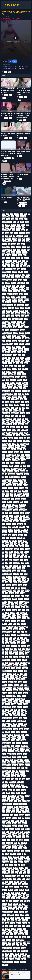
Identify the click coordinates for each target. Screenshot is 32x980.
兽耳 (12, 648)
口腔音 (13, 247)
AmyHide (4, 488)
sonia (3, 721)
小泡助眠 (10, 685)
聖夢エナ (14, 535)
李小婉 (22, 316)
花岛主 (16, 216)
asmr (5, 72)
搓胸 (22, 768)
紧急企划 (4, 482)
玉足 (3, 704)
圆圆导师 (16, 685)
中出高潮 (26, 582)
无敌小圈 (4, 931)
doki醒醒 (26, 385)
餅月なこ (16, 718)
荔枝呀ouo (4, 374)
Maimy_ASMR (5, 815)
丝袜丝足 (22, 701)
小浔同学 (4, 660)
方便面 (15, 682)
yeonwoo (26, 840)
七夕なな (16, 294)
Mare (25, 909)
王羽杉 (15, 260)
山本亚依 (4, 327)
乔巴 (14, 790)
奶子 (3, 709)
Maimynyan (5, 859)
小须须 (9, 884)
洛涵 (7, 427)
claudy (17, 427)
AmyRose (22, 471)
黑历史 (23, 865)
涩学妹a (13, 283)
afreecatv (21, 912)
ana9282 (20, 906)
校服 (14, 640)
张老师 (13, 740)
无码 (3, 366)
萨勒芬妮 (4, 870)
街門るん (4, 355)
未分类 (12, 463)
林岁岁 (21, 482)
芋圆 (24, 388)
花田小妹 (17, 213)
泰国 (3, 554)
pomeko (10, 804)
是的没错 (4, 626)
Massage (11, 546)
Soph (18, 776)
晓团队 (18, 418)
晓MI (10, 357)
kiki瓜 (3, 310)
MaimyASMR (5, 784)
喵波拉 (16, 820)
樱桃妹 (22, 324)
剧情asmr (10, 532)
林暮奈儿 (4, 884)
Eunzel (28, 274)
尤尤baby (21, 890)
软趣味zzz (12, 643)
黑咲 (13, 219)
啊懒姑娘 (4, 407)
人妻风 (7, 709)
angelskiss (4, 546)
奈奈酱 (27, 405)
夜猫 (25, 438)
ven (12, 842)
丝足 (19, 709)
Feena (19, 540)
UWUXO (10, 418)
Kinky (19, 610)
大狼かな (18, 812)
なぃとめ (4, 912)
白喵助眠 (16, 629)
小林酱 (7, 543)
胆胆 (27, 856)
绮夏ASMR (4, 856)
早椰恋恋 (4, 770)
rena (9, 737)
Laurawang (15, 432)
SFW (9, 244)
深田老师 (17, 405)
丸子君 (18, 230)
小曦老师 (4, 344)
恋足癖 (23, 648)
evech (25, 754)
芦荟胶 (11, 865)
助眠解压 (4, 701)
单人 (3, 612)
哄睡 (23, 879)
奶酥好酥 (18, 923)
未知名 (9, 845)
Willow (20, 804)
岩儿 (19, 269)
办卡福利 (13, 352)
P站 (27, 471)
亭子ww (18, 740)
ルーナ (23, 801)
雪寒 (9, 321)
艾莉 (17, 909)
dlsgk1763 (4, 903)
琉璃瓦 (25, 574)
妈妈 (3, 582)
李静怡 (26, 890)
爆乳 (8, 399)
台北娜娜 (23, 571)
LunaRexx (27, 360)
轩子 (12, 518)
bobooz (15, 665)
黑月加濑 (22, 333)
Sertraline (15, 482)
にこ (23, 355)
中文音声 (22, 457)
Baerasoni (4, 942)
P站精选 (13, 266)
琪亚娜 (3, 945)
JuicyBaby (10, 912)
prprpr (15, 956)
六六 (16, 654)
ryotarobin (4, 540)
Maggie (19, 321)
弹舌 (22, 560)
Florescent (9, 310)
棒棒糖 (16, 870)
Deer (12, 773)
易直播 (22, 230)
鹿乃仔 (3, 380)
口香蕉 (21, 840)
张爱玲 (14, 371)
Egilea (20, 873)
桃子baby (22, 285)
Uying (25, 219)
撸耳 (19, 876)
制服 (7, 565)
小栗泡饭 (4, 743)
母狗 (21, 870)
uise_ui (4, 920)
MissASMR (9, 385)
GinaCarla (10, 507)
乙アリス (17, 607)
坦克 (15, 865)
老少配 (25, 585)
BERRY (20, 280)
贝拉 (18, 224)
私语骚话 (24, 709)
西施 (15, 879)
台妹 (19, 646)
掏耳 (9, 247)
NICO (12, 263)
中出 (15, 590)
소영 (28, 657)
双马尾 (17, 798)
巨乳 (10, 513)
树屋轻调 (22, 515)
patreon (24, 923)
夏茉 (3, 260)
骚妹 (28, 618)
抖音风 (26, 931)
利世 (24, 274)
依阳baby (23, 892)
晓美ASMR (10, 393)
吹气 (7, 405)
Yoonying (4, 507)
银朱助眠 (8, 928)
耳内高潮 (11, 593)
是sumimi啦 (20, 762)
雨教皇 (23, 352)
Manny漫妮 (5, 466)
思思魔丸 (8, 224)
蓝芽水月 (26, 258)
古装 (7, 887)
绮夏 (16, 219)
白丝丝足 (19, 704)
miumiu (15, 255)
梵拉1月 (17, 593)
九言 (29, 901)
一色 (20, 920)
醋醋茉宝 (15, 396)
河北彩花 (12, 427)
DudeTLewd (27, 441)
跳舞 (17, 940)
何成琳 (25, 236)
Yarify (24, 618)
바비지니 (4, 596)
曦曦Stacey (25, 369)
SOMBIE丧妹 (12, 782)
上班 (10, 942)
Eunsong (4, 244)
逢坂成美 (4, 479)
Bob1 (8, 840)
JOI (6, 474)
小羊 (11, 862)
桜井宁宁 (4, 698)
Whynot (4, 449)
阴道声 (18, 563)
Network (26, 806)
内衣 (18, 673)
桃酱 (3, 460)
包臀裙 (12, 953)
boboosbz (22, 629)
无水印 (16, 953)
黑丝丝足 (27, 701)
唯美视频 (16, 452)
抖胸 (3, 917)
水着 (7, 637)
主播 (15, 374)
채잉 (19, 842)
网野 (9, 596)
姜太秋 (3, 646)
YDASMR (15, 834)
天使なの (18, 346)
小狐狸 (19, 255)
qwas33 (9, 848)
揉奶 (3, 565)
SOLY (26, 272)
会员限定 (4, 757)
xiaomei (8, 773)
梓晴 (19, 241)
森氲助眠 (22, 856)
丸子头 (27, 809)
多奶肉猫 (11, 829)
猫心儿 (7, 923)
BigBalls (8, 588)
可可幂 (28, 238)
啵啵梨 (14, 571)
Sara (20, 834)
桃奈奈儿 (8, 263)
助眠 (13, 158)
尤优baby (23, 377)
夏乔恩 (18, 324)
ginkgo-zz (13, 854)
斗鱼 (22, 213)
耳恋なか (14, 754)
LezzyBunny (22, 657)
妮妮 (8, 380)
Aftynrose (4, 291)
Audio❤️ (11, 662)
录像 (19, 460)
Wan (14, 637)
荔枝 (19, 355)
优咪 (22, 829)
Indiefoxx (4, 748)
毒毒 (25, 524)
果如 (3, 233)
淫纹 (3, 926)
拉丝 (3, 937)
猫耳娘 (18, 793)
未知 (21, 452)
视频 (3, 543)
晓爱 (14, 418)
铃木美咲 (13, 413)
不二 (20, 665)
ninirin (14, 671)
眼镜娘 (8, 779)
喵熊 (9, 499)
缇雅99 (24, 937)
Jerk (8, 618)
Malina (15, 438)
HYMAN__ (4, 685)
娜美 (20, 388)
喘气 (18, 357)
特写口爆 (4, 615)
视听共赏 (15, 599)
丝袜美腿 (4, 604)
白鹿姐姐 (8, 352)
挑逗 (3, 607)
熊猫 (29, 438)
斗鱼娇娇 (26, 327)
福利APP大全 (23, 969)
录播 (7, 366)
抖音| (10, 903)
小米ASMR (4, 527)
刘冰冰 (13, 812)
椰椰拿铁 (4, 579)
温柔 (21, 942)
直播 (18, 249)
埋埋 (3, 236)
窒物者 (14, 430)
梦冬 (17, 840)
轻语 (3, 829)
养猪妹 (18, 721)
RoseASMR (4, 274)
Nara (20, 119)
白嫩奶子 (16, 887)
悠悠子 (24, 255)
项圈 (19, 801)
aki (18, 443)
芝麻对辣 (4, 424)
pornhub (24, 460)
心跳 (19, 393)
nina (27, 607)
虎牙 (8, 213)
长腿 (26, 510)
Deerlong (26, 551)
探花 (3, 263)
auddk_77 (14, 826)
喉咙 (15, 709)
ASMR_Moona (5, 862)
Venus (9, 430)
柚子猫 (3, 485)
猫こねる (10, 931)
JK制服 (22, 607)
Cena (3, 940)
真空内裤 (4, 712)
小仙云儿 (4, 216)
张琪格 (3, 335)
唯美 (11, 901)
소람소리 (4, 391)
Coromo (25, 540)
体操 (16, 920)
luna (9, 726)
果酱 (28, 895)
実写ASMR (9, 851)
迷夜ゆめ (20, 754)
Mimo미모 (25, 920)
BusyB (19, 532)
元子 (27, 310)
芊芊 (28, 770)
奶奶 (28, 579)
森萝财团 (23, 413)
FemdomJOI (25, 615)
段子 (14, 557)
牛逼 (3, 238)
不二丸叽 (27, 344)
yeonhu (4, 798)
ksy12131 (24, 842)
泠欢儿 (11, 551)
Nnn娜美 (23, 593)
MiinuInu (12, 784)
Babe (17, 831)
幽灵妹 (13, 252)
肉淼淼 (26, 294)
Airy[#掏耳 (9, 576)
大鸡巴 (3, 585)
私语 (26, 712)
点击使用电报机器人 (8, 66)
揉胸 (21, 945)
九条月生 (17, 917)
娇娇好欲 (4, 333)
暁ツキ (7, 721)
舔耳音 (23, 698)
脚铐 (12, 870)
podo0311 (4, 909)
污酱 (3, 269)
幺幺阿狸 (4, 687)
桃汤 (3, 923)
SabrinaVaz (17, 851)
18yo (3, 588)
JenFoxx (4, 673)
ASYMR (11, 405)
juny (15, 862)
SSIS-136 (19, 485)
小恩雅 (19, 341)
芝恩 (21, 685)
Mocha (19, 468)
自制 (7, 651)
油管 (3, 302)
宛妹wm (27, 333)
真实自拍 (21, 651)
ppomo (4, 338)
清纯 (3, 782)
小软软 (27, 288)
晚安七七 (4, 510)
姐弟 (7, 538)
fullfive (3, 502)
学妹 (21, 901)
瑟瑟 (23, 346)
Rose (23, 635)
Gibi (22, 427)
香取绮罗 (27, 851)
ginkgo (11, 887)
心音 (3, 491)
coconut (10, 579)
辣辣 (10, 535)
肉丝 (21, 574)
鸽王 (14, 285)
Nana (28, 801)
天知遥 (22, 435)
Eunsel (13, 732)
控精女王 (19, 538)
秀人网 (13, 296)
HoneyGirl (4, 441)
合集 (19, 260)
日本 (15, 554)
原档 (14, 441)
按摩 (9, 604)
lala (18, 726)
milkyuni (17, 892)
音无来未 (14, 341)
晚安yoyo (4, 682)
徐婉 (13, 457)
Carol (26, 427)
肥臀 (14, 560)
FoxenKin (9, 435)
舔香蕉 (9, 707)
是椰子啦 (4, 671)
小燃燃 (8, 898)
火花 (3, 549)
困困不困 (28, 818)
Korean (4, 915)
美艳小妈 (12, 915)
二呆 (5, 158)
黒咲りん (4, 740)
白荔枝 (23, 496)
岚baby (12, 402)
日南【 (12, 676)
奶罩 (3, 676)
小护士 (20, 396)
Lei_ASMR (4, 795)
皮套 (19, 369)
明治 (12, 892)
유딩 (7, 829)
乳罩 (22, 673)
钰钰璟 (13, 668)
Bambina (4, 363)
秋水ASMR (10, 734)
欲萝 (12, 391)
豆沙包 (9, 834)
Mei (19, 302)
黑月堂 (27, 443)
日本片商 (8, 621)
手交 (24, 538)
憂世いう (10, 521)
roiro (25, 723)
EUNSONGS (23, 216)
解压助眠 (19, 707)
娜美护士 (27, 765)
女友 (8, 934)
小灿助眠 (15, 657)
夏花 (11, 233)
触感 (3, 865)
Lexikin (16, 233)
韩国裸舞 (10, 452)
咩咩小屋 (24, 740)
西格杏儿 (22, 310)
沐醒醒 (10, 388)
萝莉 (18, 363)
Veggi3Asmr (5, 801)
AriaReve (25, 485)
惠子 (12, 745)
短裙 (18, 560)
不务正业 (15, 349)
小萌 (18, 222)
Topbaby (16, 466)
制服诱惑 (28, 635)
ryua (27, 382)
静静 (15, 491)
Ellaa (3, 454)
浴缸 (24, 779)
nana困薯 (27, 762)
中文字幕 (18, 247)
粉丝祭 (3, 793)
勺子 (24, 895)
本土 (15, 485)
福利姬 (7, 233)
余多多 (14, 696)
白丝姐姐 (16, 881)
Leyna (17, 784)
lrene (22, 917)
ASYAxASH (25, 491)
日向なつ (27, 590)
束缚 (3, 662)
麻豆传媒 (12, 831)
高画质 (25, 363)
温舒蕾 (8, 296)
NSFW (22, 244)
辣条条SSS (8, 238)
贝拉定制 (4, 867)
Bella (19, 884)
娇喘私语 (25, 707)
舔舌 (3, 643)
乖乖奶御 (4, 665)
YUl (6, 477)
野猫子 (3, 837)
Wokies (10, 374)
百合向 (3, 346)
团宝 (18, 795)
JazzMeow (4, 601)
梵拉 (9, 72)
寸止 (3, 474)
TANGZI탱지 (24, 430)
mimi (3, 285)
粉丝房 (15, 906)
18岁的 (19, 579)
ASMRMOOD (20, 371)
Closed (18, 615)
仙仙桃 (3, 258)
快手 (23, 227)
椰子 (23, 418)
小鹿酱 (10, 441)
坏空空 (14, 757)
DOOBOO (21, 765)
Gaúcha (4, 471)
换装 (14, 945)
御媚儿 (15, 327)
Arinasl (10, 624)
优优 (26, 671)
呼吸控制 (8, 360)
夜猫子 (19, 757)
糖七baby (18, 338)
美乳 (3, 563)
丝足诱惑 (9, 809)
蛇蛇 (3, 330)
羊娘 (12, 873)
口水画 (9, 712)
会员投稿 (25, 665)
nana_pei (26, 862)
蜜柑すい (13, 762)
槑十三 (3, 895)
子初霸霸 (18, 402)
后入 (20, 676)
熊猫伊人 (19, 449)
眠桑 (19, 624)
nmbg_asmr (24, 529)
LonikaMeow (23, 504)
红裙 (7, 560)
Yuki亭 (14, 768)
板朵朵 (9, 324)
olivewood (20, 671)
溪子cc (21, 502)
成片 (19, 621)
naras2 (9, 687)
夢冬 (12, 596)
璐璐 (22, 734)
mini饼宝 (22, 626)
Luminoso (8, 285)
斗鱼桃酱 (4, 804)
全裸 (22, 557)
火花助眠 (17, 549)
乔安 (18, 266)
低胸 (28, 646)
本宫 (22, 399)
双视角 (8, 793)
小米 (11, 496)
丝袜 (24, 407)
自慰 (3, 416)
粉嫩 (26, 867)
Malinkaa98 (16, 291)
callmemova (23, 662)
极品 (21, 363)
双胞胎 (27, 879)
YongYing (23, 732)
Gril (10, 540)
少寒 (29, 923)
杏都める (14, 737)
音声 (10, 956)
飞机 (12, 277)
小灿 (3, 668)
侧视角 (22, 795)
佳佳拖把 (15, 903)
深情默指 (16, 931)
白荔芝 (10, 466)
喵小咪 (19, 879)
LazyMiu (4, 430)
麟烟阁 (15, 937)
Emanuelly (16, 856)
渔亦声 (19, 491)
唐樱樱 (27, 316)
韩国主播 (28, 435)
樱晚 (28, 466)
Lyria (15, 934)
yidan (12, 840)
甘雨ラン (14, 726)
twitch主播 (17, 477)
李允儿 (22, 798)
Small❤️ (19, 618)
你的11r (9, 895)
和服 (22, 632)
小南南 (27, 224)
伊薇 (3, 283)
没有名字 (4, 826)
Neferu (27, 795)
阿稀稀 (19, 366)
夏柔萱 (16, 751)
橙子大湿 (10, 890)
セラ (23, 737)
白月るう (10, 729)
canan (22, 224)
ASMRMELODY (5, 413)
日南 (14, 222)
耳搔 (7, 937)
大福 (19, 948)
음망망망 (4, 845)
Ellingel (4, 840)
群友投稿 (4, 629)
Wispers (26, 474)
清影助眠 (10, 879)
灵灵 (27, 515)
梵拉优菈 (10, 574)
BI (10, 61)
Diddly (3, 435)
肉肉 (22, 360)
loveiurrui (17, 698)
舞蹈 (23, 834)
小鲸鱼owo (9, 485)
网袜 (3, 402)
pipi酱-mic (23, 962)
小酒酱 (14, 687)
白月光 (11, 801)
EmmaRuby (23, 521)
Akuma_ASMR (11, 795)
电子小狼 (10, 665)
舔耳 (19, 244)
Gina (18, 430)
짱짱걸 (19, 854)
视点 (17, 612)
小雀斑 (7, 421)
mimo (3, 457)
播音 (17, 945)
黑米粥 (14, 269)
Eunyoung (18, 787)
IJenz (26, 432)
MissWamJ (16, 901)
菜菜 (28, 870)
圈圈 (22, 263)
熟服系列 (12, 382)
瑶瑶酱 (9, 396)
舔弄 (18, 748)
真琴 (28, 247)
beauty (7, 648)
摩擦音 (9, 770)
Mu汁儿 (28, 308)
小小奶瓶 (4, 443)
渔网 (15, 648)
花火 (3, 953)
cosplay (4, 399)
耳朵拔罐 (14, 895)
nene (8, 920)
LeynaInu (23, 291)
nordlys (9, 610)
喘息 (3, 657)
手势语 (7, 953)
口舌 (9, 870)
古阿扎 (13, 335)
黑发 (21, 612)
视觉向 (21, 953)
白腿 (3, 887)
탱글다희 (9, 568)
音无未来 (4, 418)
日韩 (7, 865)
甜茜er (3, 213)
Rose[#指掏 (16, 576)
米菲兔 (11, 515)
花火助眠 (15, 884)
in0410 (26, 906)
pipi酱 (15, 601)
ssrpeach (4, 890)
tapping (11, 601)
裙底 (18, 712)
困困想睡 (4, 948)
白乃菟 (20, 682)
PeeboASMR (21, 305)
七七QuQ (16, 551)
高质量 (7, 759)
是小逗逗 (16, 867)
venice (7, 842)
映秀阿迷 (4, 241)
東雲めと (4, 718)
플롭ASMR (18, 421)
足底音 (8, 754)
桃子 (29, 557)
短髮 (18, 590)
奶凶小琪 (10, 629)
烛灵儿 (25, 945)
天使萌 (3, 277)
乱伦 (22, 712)
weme (3, 898)
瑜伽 (11, 815)
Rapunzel (21, 288)
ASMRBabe (26, 493)
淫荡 (26, 632)
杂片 (28, 283)
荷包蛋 (18, 732)
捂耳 (11, 491)
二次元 (9, 363)
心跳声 (28, 413)
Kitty (8, 449)
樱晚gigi (15, 410)
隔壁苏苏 (16, 626)
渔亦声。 (21, 826)
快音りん (4, 776)
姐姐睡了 (8, 668)
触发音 (3, 252)
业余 (23, 610)
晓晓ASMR (8, 460)
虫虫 (3, 468)
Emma (7, 496)
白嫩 (16, 779)
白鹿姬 (8, 313)
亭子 (29, 662)
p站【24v (26, 599)
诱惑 (7, 563)
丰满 (19, 818)
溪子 (12, 499)
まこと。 (8, 454)
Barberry (23, 776)
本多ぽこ (16, 729)
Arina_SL (8, 432)
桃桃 (20, 565)
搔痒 (14, 673)
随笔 (7, 551)
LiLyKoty (20, 599)
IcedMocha (10, 806)
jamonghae (27, 831)
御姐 (12, 779)
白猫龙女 (8, 732)
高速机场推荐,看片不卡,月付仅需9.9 (11, 19)
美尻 (22, 590)
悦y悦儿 (22, 443)
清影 (25, 482)
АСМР (19, 956)
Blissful (15, 804)
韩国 (7, 554)
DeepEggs (10, 751)
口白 (18, 513)
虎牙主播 (10, 280)
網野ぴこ (4, 599)
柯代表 (3, 690)
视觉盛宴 (9, 945)
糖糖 (9, 820)
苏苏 (24, 449)
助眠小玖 (10, 682)
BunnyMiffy (5, 515)
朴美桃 (11, 937)
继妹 (3, 654)
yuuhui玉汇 (11, 698)
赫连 (14, 324)
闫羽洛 (27, 241)
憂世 (16, 873)
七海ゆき (4, 768)
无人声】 (10, 249)
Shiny (3, 427)
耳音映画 (15, 272)
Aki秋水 (8, 299)
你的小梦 (12, 227)
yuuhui (23, 715)
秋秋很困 (4, 222)
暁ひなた (27, 815)
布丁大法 (17, 829)
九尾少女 (27, 357)
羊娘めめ (4, 729)
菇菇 (28, 313)
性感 (19, 588)
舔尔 (7, 513)
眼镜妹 (22, 898)
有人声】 (4, 247)
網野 (27, 626)
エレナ (9, 349)
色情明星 (12, 612)
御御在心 (20, 349)
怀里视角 (27, 876)
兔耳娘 (3, 812)
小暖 (24, 366)
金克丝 (24, 266)
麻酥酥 (15, 241)
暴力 (21, 881)
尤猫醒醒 (17, 313)
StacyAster (26, 452)
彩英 (15, 842)
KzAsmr (25, 693)
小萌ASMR (9, 294)
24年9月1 (8, 876)
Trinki (22, 621)
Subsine (18, 743)
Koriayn (21, 432)
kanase (21, 510)
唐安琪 (18, 296)
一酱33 (8, 219)
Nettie (25, 682)
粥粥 (8, 463)
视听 (14, 748)
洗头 (25, 881)
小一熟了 (23, 249)
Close (14, 615)
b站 (14, 236)
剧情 (26, 543)
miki (25, 535)
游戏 (3, 651)
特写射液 (15, 585)
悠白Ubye (20, 524)
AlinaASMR (25, 668)
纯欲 (20, 779)
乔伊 (27, 610)
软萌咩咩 (10, 867)
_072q (21, 759)
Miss (22, 454)
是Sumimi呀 (15, 504)
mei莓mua (8, 255)
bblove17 (25, 787)
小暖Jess (4, 369)
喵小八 (19, 352)
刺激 (12, 920)
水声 (10, 95)
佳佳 (20, 903)
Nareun (20, 693)
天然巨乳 (9, 585)
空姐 (22, 637)
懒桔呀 (27, 837)
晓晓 (12, 316)
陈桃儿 (26, 319)
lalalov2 (10, 906)
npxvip (19, 660)
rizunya (10, 222)
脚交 (3, 637)
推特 (25, 213)
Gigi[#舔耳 (23, 576)
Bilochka (24, 477)
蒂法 (23, 837)
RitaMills (10, 488)
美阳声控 (4, 499)
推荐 (3, 255)
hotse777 (4, 790)
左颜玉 (24, 956)
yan (9, 660)
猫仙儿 (9, 482)
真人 (18, 571)
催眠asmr (9, 502)
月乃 (29, 266)
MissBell (11, 529)
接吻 (10, 640)
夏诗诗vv (9, 823)
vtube (17, 809)
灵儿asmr (14, 302)
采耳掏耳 (13, 704)
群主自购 (24, 646)
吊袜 (26, 934)
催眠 (13, 942)
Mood (13, 258)
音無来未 (9, 346)
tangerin (10, 438)
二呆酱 (23, 421)
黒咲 (12, 313)
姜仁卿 (25, 685)
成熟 (10, 582)
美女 (23, 382)
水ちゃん (13, 721)
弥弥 (18, 632)
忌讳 (10, 651)
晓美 (9, 288)
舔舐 (26, 654)
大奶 (14, 513)
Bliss (14, 357)
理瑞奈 (16, 518)
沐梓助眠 (23, 624)
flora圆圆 (10, 626)
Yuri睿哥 (18, 227)
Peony (3, 809)
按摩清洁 (14, 244)
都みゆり (4, 734)
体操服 (28, 779)
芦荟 (28, 956)
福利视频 (21, 845)
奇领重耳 (10, 241)
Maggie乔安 (19, 236)
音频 (3, 382)
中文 (3, 410)
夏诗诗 (8, 338)
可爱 (16, 801)
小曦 (27, 341)
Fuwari (6, 95)
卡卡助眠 (23, 679)
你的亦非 (4, 951)
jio (23, 410)
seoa (28, 421)
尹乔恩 (20, 848)
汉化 (20, 416)
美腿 (3, 560)
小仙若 (10, 693)
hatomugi (15, 502)
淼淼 (26, 820)
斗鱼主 (8, 277)
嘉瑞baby (22, 773)
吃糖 (7, 593)
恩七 (18, 951)
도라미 (13, 898)
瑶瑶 (3, 928)
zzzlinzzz (10, 962)
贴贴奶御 (24, 643)
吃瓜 (24, 928)
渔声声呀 (20, 385)
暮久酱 (7, 330)
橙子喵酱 (13, 449)
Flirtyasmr (17, 734)
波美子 (24, 374)
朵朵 (9, 216)
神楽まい (4, 521)
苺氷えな (10, 718)
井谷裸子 (23, 446)
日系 (12, 407)
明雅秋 (7, 643)
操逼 (16, 676)
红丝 (27, 951)
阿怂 (17, 285)
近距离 (11, 366)
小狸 (10, 319)
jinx (22, 258)
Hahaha (22, 751)
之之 (12, 820)
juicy (23, 260)
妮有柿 (3, 823)
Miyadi (7, 518)
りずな (15, 355)
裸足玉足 (23, 748)
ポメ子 (19, 374)
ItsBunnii (4, 624)
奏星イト (20, 723)
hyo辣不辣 (21, 424)
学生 (10, 565)
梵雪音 (25, 718)
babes (11, 859)
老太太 (20, 585)
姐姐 (3, 881)
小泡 (26, 768)
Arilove (27, 338)
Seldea (21, 729)
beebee (6, 118)
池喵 (7, 901)
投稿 (9, 745)
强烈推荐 (8, 635)
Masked (25, 676)
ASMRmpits (26, 518)
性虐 (3, 648)
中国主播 (24, 588)
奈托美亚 (22, 867)
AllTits (9, 615)
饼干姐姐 (4, 873)
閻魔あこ (21, 815)
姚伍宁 (12, 787)
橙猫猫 (15, 890)
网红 (12, 216)
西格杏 (18, 283)
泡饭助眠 (16, 759)
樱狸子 (9, 369)
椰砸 (14, 579)
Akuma (3, 385)
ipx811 (27, 402)
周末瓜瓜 (10, 632)
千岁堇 (22, 357)
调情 (13, 809)
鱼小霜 (3, 696)
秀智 (15, 305)
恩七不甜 (4, 321)
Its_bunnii (10, 471)
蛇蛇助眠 (24, 335)
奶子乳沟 (25, 704)
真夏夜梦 (24, 790)
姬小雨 (18, 643)
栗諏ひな (4, 349)
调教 (3, 518)
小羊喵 (27, 305)
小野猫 (9, 743)
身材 (7, 782)
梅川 (7, 831)
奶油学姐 (20, 299)
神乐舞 (28, 926)
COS (18, 413)
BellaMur (9, 837)
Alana (3, 538)
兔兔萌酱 (27, 690)
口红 (7, 926)
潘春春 (7, 227)
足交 (11, 543)
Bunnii (3, 806)
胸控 (3, 759)
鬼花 (23, 543)
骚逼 (14, 563)
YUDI (15, 948)
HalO (23, 926)
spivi (3, 432)
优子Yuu (26, 299)
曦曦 (18, 330)
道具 (3, 956)
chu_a (15, 926)
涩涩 (13, 338)
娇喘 (18, 557)
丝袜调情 (24, 823)
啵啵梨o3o (20, 687)
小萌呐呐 (9, 673)
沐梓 (15, 632)
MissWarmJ (18, 274)
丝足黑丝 (8, 704)
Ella (14, 435)
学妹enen (12, 330)
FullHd (3, 618)
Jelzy (29, 937)
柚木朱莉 (14, 369)
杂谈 (28, 249)
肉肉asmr (8, 302)
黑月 (3, 732)
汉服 (15, 543)
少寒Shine (4, 357)
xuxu (3, 901)
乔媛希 (18, 640)
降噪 (7, 956)
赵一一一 (27, 917)
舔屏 (27, 640)
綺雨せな (16, 510)
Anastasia (16, 521)
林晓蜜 (25, 848)
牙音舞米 (18, 382)
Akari (20, 518)
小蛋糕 (17, 457)
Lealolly (13, 635)
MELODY (4, 438)
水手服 (13, 793)
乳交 (12, 604)
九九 (13, 588)
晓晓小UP (23, 269)
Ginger (10, 291)
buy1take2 (4, 377)
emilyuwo (14, 299)
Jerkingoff (12, 618)
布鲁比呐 (15, 823)
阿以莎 (18, 715)
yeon (3, 842)
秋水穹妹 (13, 776)
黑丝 (9, 391)
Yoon (18, 554)
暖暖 (10, 236)
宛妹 (3, 224)
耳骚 (3, 352)
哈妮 (7, 410)
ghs (11, 759)
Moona (28, 457)
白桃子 (16, 773)
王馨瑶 (17, 308)
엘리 (21, 909)
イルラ (3, 779)
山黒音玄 (4, 726)
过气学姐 (8, 416)
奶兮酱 (18, 335)
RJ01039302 (25, 745)
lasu (28, 873)
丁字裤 (27, 563)
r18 (17, 770)
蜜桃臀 (22, 784)
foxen (26, 502)
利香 (8, 266)
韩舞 (20, 937)
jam (20, 926)
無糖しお (26, 759)
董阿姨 (15, 280)
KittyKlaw (11, 274)
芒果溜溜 (22, 940)
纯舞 (21, 831)
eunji (22, 596)
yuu (15, 951)
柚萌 (3, 773)
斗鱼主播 (17, 277)
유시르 (3, 568)
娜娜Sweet (4, 319)
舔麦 (9, 873)
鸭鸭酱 (10, 856)
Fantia (3, 371)
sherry (9, 571)
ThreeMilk (22, 507)
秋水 (25, 263)
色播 (27, 230)
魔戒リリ (23, 726)
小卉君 (17, 915)
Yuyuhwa (15, 765)
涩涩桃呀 (24, 948)
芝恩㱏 (16, 507)
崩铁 (26, 953)
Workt (15, 479)
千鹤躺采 (4, 820)
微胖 (19, 865)
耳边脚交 (27, 513)
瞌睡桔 (8, 812)
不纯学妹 (21, 690)
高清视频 (20, 582)
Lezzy (14, 624)
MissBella (4, 452)
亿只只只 (21, 601)
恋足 (23, 563)
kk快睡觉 (27, 601)
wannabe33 (12, 909)
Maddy (3, 294)
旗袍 (10, 563)
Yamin (12, 399)
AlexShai (17, 499)
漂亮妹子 (15, 651)
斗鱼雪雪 (16, 333)
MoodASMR (20, 782)
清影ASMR (4, 535)
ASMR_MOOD (25, 812)
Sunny (20, 604)
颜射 (16, 604)
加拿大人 (14, 610)
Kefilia (15, 723)
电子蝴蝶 (4, 962)
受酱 (27, 898)
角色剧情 (10, 590)
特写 (24, 396)
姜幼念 (27, 546)
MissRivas (21, 546)
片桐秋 (17, 898)
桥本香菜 (19, 493)
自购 (21, 718)
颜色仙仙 (4, 834)
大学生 (3, 934)
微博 (23, 241)
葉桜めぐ (19, 928)
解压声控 (17, 959)
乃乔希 (23, 640)
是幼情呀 (4, 632)
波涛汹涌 (4, 393)
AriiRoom (20, 272)
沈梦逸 (3, 219)
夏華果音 (4, 737)
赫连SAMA (11, 446)
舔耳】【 (18, 377)
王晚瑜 (8, 646)
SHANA (24, 391)
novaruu (14, 540)
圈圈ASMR (17, 529)
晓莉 (15, 385)
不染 (12, 416)
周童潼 (28, 233)
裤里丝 (22, 549)
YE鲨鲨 (17, 679)
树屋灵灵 (15, 690)
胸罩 (25, 673)
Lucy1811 (9, 690)
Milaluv (16, 488)
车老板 (7, 402)
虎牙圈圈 (20, 327)
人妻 (23, 818)
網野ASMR (4, 529)
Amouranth (22, 233)
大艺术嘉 (10, 327)
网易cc (23, 463)
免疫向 (14, 707)
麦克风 (11, 881)
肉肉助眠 (24, 660)
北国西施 (8, 283)
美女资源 (14, 876)
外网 (26, 554)
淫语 (14, 715)
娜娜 (26, 488)
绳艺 (7, 662)
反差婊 (21, 931)
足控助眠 (10, 510)
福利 (19, 823)
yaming (22, 405)
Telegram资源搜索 (13, 969)
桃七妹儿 (23, 793)
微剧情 (27, 915)
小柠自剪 (4, 571)
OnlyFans (14, 319)
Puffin (12, 421)
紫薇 (26, 912)
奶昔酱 (11, 926)
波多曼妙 (4, 280)
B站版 (3, 831)
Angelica (4, 288)
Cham (3, 493)
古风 (25, 901)
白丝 (12, 360)
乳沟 (28, 565)
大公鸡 (23, 579)
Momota (16, 471)
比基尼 (7, 676)
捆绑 (3, 360)
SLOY (7, 549)
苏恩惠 (3, 341)
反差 (25, 942)
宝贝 (3, 876)
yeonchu (13, 321)
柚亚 (3, 496)
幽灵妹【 (18, 252)
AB (14, 61)
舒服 (20, 407)
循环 (27, 418)
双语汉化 (27, 549)
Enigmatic (4, 679)
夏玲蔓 (19, 238)
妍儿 (16, 416)
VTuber (27, 734)
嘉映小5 (9, 335)
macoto (8, 341)
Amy (13, 308)
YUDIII (22, 951)
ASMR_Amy (27, 859)
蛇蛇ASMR (4, 388)
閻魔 (9, 740)
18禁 (8, 798)
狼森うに (4, 745)
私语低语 (16, 701)
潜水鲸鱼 (21, 488)
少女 (10, 557)
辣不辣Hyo (21, 527)
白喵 (9, 762)
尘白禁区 (10, 723)
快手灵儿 (4, 765)
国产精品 (23, 499)
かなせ (8, 316)
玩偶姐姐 (21, 319)
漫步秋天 (26, 687)
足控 (27, 407)
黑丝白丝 (10, 701)
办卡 (22, 277)
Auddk (26, 887)
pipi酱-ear (16, 962)
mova (27, 748)
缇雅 (3, 557)
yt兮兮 (7, 382)
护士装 (27, 393)
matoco (4, 851)
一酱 (23, 568)
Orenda (4, 266)
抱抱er (16, 344)
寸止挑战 (8, 468)
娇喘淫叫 (4, 707)
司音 (3, 593)
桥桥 (22, 554)
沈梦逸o (14, 460)
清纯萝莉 (8, 607)
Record (24, 696)
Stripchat (4, 751)
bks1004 (4, 762)
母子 (10, 715)
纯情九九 (23, 330)
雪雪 (25, 637)
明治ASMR (7, 892)
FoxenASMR (17, 496)
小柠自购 (17, 596)
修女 (11, 934)
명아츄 (3, 576)
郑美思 (11, 549)
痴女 (12, 607)
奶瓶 (3, 477)
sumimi (27, 751)
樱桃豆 (20, 438)
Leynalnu (13, 468)
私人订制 (15, 565)
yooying (9, 818)
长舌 (13, 940)
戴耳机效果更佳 (23, 203)
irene (9, 826)
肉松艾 (21, 294)
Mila (24, 238)
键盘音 (7, 491)
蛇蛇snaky (10, 344)
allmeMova (21, 934)
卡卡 (14, 837)
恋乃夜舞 (4, 723)
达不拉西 (10, 424)
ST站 (16, 546)
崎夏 (23, 393)
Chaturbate (12, 474)
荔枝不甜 (4, 324)
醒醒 (19, 454)
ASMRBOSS (12, 5)
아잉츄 (3, 610)
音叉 (25, 870)
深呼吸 (19, 895)
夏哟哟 (22, 222)
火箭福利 (4, 396)
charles (25, 380)
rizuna (23, 302)
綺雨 (3, 551)
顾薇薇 (9, 757)
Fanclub (9, 371)
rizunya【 (24, 252)
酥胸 (14, 770)
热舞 (27, 834)
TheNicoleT (18, 391)
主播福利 (21, 654)
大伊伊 (3, 316)
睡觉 (3, 959)
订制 (3, 640)
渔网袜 (22, 513)
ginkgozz (15, 845)
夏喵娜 (27, 222)
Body (3, 524)
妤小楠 (9, 599)
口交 (29, 391)
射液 (7, 582)
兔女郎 (22, 809)
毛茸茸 (28, 648)
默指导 (18, 790)
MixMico (13, 660)
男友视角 (4, 590)
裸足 (7, 715)
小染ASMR (4, 308)
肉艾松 (3, 313)
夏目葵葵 (10, 951)
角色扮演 (4, 249)
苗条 (3, 621)
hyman (9, 671)
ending (7, 854)
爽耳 (7, 657)
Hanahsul (16, 574)
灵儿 (9, 407)
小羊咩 (16, 912)
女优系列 (27, 454)
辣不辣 (9, 443)
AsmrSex (11, 654)
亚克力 (7, 917)
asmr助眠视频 (7, 180)
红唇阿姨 (23, 296)
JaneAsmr (4, 693)
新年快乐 (5, 160)
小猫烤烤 (10, 948)
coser (28, 942)
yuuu (3, 504)
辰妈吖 (9, 748)
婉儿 (15, 532)
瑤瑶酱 (14, 443)
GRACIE (19, 837)
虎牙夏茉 (26, 349)
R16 (3, 854)
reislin (3, 463)
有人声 (23, 247)
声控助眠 (11, 959)
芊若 (21, 551)
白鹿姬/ (22, 308)
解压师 (3, 848)
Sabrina (16, 806)
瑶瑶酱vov (4, 446)
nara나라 (9, 696)
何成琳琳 (21, 344)
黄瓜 (22, 851)
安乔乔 (18, 635)
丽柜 (12, 493)
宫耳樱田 (4, 230)
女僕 (7, 640)
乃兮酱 (9, 765)
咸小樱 (25, 280)
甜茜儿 (17, 258)
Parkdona (17, 745)
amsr (10, 554)
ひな (16, 393)
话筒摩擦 (4, 272)
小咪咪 (7, 612)
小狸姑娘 (27, 277)
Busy (21, 806)
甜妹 (7, 959)
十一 (24, 321)
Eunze (9, 272)
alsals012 (14, 848)
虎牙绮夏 (24, 757)
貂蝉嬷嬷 (17, 360)
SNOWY (20, 479)
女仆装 (14, 712)
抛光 (19, 648)
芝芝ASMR (15, 527)
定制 (15, 366)
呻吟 (3, 513)
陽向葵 (15, 424)
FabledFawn (9, 260)
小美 (24, 341)
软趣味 (3, 818)
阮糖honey (25, 884)
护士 (10, 637)
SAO (10, 527)
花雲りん (11, 477)
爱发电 (27, 596)
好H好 (17, 435)
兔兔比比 (23, 313)
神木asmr (13, 646)
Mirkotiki (20, 859)
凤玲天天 (14, 454)
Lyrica (27, 527)
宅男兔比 (4, 906)
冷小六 (25, 560)
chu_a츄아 (11, 377)
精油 (20, 410)
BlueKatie (8, 524)
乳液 (10, 410)
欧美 (27, 260)
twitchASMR (15, 288)
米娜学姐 (15, 388)
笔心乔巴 (4, 305)
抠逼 (25, 557)
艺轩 (14, 230)
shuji (23, 402)
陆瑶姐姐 (4, 574)
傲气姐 (9, 230)
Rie (8, 776)
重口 (11, 709)
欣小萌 (19, 696)
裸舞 (29, 213)
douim (14, 568)
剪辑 (3, 405)
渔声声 (12, 798)
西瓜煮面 (13, 928)
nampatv (13, 621)
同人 (15, 249)
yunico (9, 768)
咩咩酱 (3, 299)
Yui (9, 308)
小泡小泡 (18, 668)
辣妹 (10, 560)
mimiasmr (12, 538)
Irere (21, 887)
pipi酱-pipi (4, 964)
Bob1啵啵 (4, 787)
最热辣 (25, 612)
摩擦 (10, 657)
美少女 (16, 662)
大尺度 (3, 296)
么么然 (23, 283)
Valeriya (17, 316)
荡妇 (7, 654)
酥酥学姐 (19, 380)
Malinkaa (8, 940)
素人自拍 (27, 651)
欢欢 (14, 346)
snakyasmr (22, 770)
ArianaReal (8, 269)
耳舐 (16, 407)
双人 (7, 881)
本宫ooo (14, 238)
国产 (25, 399)
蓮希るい (12, 923)
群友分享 (17, 446)
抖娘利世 (16, 515)
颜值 (19, 768)
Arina (25, 804)
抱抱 (7, 236)
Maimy (21, 219)
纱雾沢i (3, 754)
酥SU (3, 421)
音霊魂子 (24, 721)
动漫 (14, 363)
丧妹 (28, 496)
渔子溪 (25, 604)
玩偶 (3, 635)
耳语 (25, 873)
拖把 (24, 903)
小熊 (14, 743)
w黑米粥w (15, 310)
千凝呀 (19, 568)
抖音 (3, 227)
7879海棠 (10, 305)
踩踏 (19, 543)
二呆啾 (17, 399)
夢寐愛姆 (20, 535)
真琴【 (8, 252)
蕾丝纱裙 (14, 818)
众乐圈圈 (8, 504)
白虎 (17, 942)
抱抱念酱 (10, 479)
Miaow (8, 258)
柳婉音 (17, 263)
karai (26, 424)
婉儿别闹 (13, 224)
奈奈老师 (10, 333)
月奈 (24, 416)
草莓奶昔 (4, 879)
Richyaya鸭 (11, 679)
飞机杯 (26, 826)
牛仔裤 (22, 915)
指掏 (25, 479)
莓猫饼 (21, 820)
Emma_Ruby (19, 474)
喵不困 (14, 693)
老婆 (22, 876)
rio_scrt (16, 815)
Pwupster (19, 441)
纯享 (3, 715)
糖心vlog (27, 829)
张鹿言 (12, 917)
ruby (24, 468)
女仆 (18, 637)
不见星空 (20, 862)
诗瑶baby (17, 463)
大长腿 (9, 790)
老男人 (14, 582)
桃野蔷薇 (25, 532)
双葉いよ (27, 729)
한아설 (24, 565)
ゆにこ (19, 737)
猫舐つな (10, 355)
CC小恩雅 (4, 532)
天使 (21, 466)
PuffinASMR (25, 743)
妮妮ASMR (13, 380)
